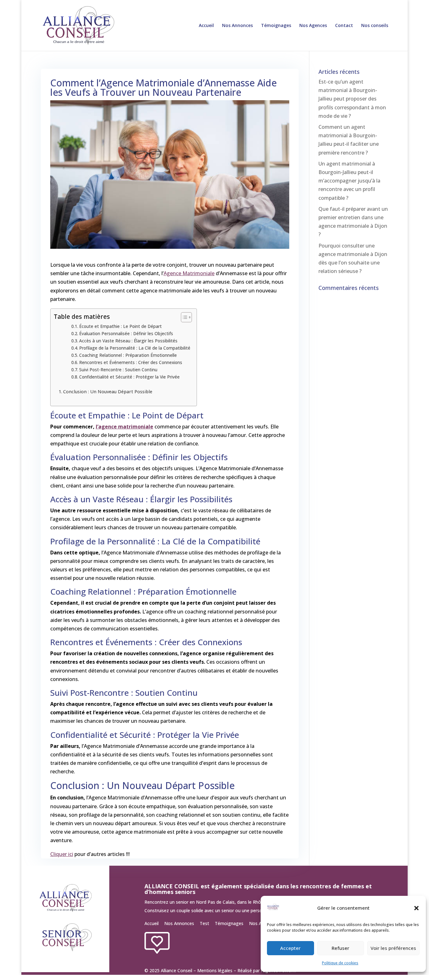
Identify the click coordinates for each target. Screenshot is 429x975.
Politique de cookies (340, 963)
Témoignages (276, 25)
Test (204, 923)
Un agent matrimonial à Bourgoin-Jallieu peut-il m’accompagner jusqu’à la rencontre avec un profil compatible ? (349, 180)
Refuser (340, 948)
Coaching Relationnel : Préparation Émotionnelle (128, 355)
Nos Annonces (237, 25)
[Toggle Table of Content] (183, 317)
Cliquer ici (61, 854)
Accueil (206, 25)
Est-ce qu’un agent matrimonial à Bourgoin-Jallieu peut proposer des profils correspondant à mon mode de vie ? (352, 98)
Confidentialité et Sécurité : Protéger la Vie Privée (129, 377)
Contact (344, 25)
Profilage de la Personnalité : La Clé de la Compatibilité (134, 348)
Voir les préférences (393, 948)
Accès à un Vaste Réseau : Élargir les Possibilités (128, 341)
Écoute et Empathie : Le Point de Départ (120, 326)
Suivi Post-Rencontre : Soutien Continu (118, 370)
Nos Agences (313, 25)
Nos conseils (374, 25)
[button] (416, 908)
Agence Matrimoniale (189, 273)
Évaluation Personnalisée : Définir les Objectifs (126, 333)
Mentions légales (214, 970)
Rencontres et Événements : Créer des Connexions (130, 362)
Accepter (290, 948)
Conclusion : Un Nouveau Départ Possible (107, 392)
